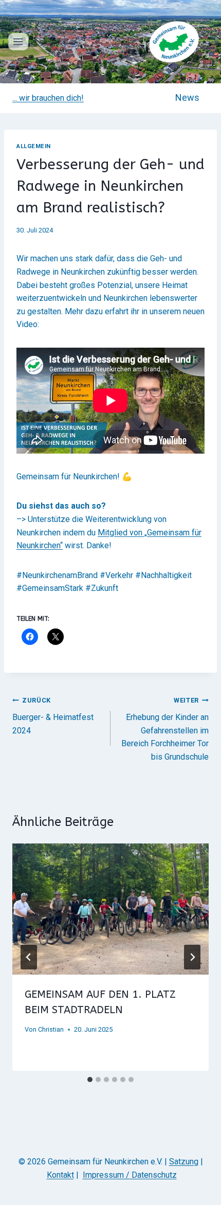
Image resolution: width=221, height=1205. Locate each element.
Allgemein (33, 146)
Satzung (183, 1161)
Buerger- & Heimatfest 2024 (53, 715)
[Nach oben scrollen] (206, 1178)
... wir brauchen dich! (48, 98)
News (187, 97)
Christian (51, 1029)
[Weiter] (192, 957)
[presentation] (110, 909)
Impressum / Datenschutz (130, 1175)
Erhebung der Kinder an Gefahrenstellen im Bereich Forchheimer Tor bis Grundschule (165, 728)
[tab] (90, 1079)
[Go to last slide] (29, 957)
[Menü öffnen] (18, 41)
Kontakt (60, 1175)
